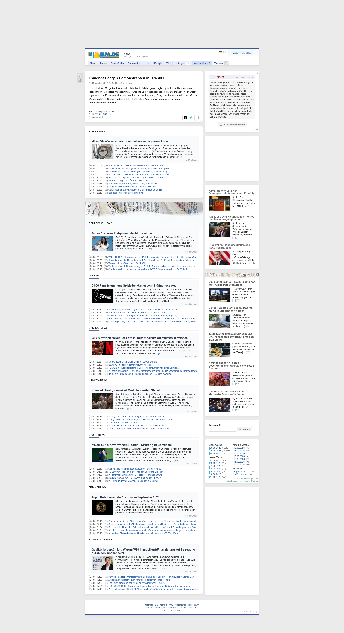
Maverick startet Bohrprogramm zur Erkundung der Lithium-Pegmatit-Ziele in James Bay (151, 576)
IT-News (94, 275)
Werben (218, 63)
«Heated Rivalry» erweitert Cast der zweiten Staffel (126, 390)
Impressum (193, 604)
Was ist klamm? (202, 63)
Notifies (254, 480)
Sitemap (149, 604)
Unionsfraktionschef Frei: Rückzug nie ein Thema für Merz (136, 165)
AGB (171, 604)
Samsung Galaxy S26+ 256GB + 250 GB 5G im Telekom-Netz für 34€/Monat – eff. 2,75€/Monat (154, 321)
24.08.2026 (215, 453)
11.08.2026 (239, 461)
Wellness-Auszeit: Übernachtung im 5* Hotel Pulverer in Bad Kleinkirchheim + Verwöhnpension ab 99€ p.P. (160, 266)
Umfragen (182, 63)
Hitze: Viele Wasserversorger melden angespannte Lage (130, 141)
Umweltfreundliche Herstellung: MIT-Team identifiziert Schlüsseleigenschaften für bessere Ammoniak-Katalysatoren (164, 259)
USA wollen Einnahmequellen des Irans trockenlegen (229, 246)
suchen (246, 429)
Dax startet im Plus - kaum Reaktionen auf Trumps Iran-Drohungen (232, 283)
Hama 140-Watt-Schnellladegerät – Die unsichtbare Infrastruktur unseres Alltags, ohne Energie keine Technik (161, 318)
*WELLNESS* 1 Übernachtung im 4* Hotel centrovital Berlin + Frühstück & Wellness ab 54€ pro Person (158, 256)
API (190, 607)
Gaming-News (98, 327)
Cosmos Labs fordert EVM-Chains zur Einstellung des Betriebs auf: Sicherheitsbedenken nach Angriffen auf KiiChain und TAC (169, 523)
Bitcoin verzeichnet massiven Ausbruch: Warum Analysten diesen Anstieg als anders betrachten (155, 530)
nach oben (249, 611)
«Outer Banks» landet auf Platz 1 (124, 422)
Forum (103, 63)
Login (235, 52)
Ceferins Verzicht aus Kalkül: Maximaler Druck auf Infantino (227, 393)
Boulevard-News (100, 223)
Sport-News (97, 434)
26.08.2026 (215, 447)
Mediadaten (181, 604)
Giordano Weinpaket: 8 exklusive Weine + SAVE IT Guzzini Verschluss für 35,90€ (147, 269)
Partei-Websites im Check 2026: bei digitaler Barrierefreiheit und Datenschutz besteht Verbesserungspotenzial (162, 588)
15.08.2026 (239, 450)
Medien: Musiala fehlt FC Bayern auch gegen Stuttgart (134, 477)
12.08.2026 (239, 458)
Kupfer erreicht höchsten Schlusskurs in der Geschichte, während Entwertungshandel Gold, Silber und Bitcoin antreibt (165, 527)
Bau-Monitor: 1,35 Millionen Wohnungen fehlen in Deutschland (139, 174)
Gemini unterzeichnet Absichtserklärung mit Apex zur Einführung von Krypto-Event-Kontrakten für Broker (159, 520)
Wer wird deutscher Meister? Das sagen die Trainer (133, 480)
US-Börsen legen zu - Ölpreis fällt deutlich (128, 180)
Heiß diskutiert (241, 474)
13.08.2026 (239, 456)
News (93, 63)
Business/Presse (100, 539)
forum (255, 129)
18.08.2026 (215, 474)
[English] (224, 52)
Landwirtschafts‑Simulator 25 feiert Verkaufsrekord (132, 361)
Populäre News (241, 471)
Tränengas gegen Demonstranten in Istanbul (126, 77)
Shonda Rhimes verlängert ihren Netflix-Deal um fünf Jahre (137, 425)
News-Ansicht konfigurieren (246, 478)
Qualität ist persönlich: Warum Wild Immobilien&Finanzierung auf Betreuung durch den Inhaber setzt (143, 551)
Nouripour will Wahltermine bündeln (126, 192)
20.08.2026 (215, 468)
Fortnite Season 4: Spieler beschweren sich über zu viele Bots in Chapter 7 (232, 365)
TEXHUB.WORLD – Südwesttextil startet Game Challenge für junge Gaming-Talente (149, 585)
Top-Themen (97, 131)
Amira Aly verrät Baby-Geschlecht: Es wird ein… (124, 233)
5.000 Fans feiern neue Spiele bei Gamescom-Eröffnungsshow (134, 285)
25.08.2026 (215, 450)
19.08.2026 (215, 471)
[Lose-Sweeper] (227, 64)
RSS (196, 607)
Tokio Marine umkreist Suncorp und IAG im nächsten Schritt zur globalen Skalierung (231, 336)
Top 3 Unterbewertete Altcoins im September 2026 (125, 497)
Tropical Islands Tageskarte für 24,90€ (126, 263)
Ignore (247, 480)
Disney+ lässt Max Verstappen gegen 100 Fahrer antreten (136, 416)
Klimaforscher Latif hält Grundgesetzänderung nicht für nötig (137, 171)
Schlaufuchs (117, 63)
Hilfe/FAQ (182, 607)
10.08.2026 (239, 464)
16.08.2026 (239, 447)
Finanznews (97, 487)
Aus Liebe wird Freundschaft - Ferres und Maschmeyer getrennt (231, 218)
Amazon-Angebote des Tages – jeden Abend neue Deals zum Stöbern (142, 309)
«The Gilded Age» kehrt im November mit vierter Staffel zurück (138, 428)
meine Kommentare (234, 480)
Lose (146, 63)
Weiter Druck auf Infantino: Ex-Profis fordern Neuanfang (135, 474)
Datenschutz (161, 604)
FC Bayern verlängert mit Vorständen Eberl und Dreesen (135, 471)
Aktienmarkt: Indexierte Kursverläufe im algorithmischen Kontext (139, 579)
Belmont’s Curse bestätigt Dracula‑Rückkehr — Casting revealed (139, 373)
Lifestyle (157, 63)
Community (134, 63)
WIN (168, 63)
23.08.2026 (215, 460)
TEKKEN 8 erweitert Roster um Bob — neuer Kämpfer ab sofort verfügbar (143, 367)
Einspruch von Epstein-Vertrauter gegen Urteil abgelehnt (135, 177)
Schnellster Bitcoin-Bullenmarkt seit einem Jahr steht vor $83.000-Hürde (143, 533)
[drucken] (80, 80)
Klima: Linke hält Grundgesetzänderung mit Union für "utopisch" (139, 168)
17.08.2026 (215, 476)
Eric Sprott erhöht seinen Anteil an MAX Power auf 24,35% (136, 582)
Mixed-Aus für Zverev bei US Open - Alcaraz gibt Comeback (132, 445)
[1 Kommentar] (96, 116)
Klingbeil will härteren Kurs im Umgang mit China (132, 186)
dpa (130, 82)
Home (149, 607)
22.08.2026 (215, 462)
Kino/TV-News (98, 380)
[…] (176, 156)
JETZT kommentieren (234, 124)
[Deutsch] (221, 52)
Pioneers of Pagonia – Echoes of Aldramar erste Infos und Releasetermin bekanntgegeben (152, 370)
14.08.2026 (239, 453)
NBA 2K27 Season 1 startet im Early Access (129, 364)
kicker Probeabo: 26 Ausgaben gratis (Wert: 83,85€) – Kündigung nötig (142, 315)
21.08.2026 (215, 465)
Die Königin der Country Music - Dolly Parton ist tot (132, 183)
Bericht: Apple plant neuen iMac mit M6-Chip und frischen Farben (231, 309)
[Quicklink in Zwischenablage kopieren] (80, 76)
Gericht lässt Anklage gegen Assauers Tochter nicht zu (134, 468)
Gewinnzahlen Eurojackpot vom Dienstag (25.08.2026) (135, 189)
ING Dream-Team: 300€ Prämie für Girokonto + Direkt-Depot (137, 312)
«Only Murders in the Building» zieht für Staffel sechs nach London (140, 419)
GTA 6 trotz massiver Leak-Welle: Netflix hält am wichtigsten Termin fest (140, 338)
